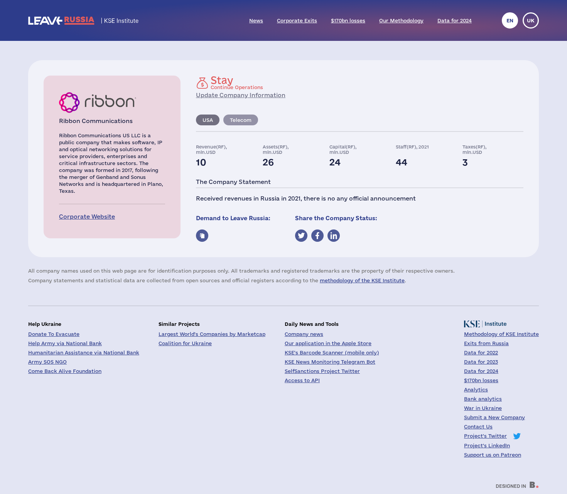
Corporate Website (87, 216)
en (509, 20)
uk (531, 20)
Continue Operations (237, 82)
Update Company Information (240, 95)
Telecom (240, 120)
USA (207, 120)
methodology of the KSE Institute (362, 280)
